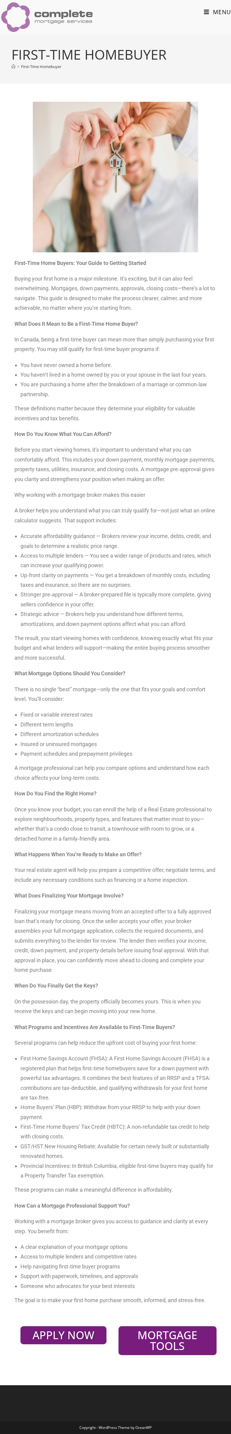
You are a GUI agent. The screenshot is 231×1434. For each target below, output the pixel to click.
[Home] (13, 66)
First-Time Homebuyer (41, 66)
